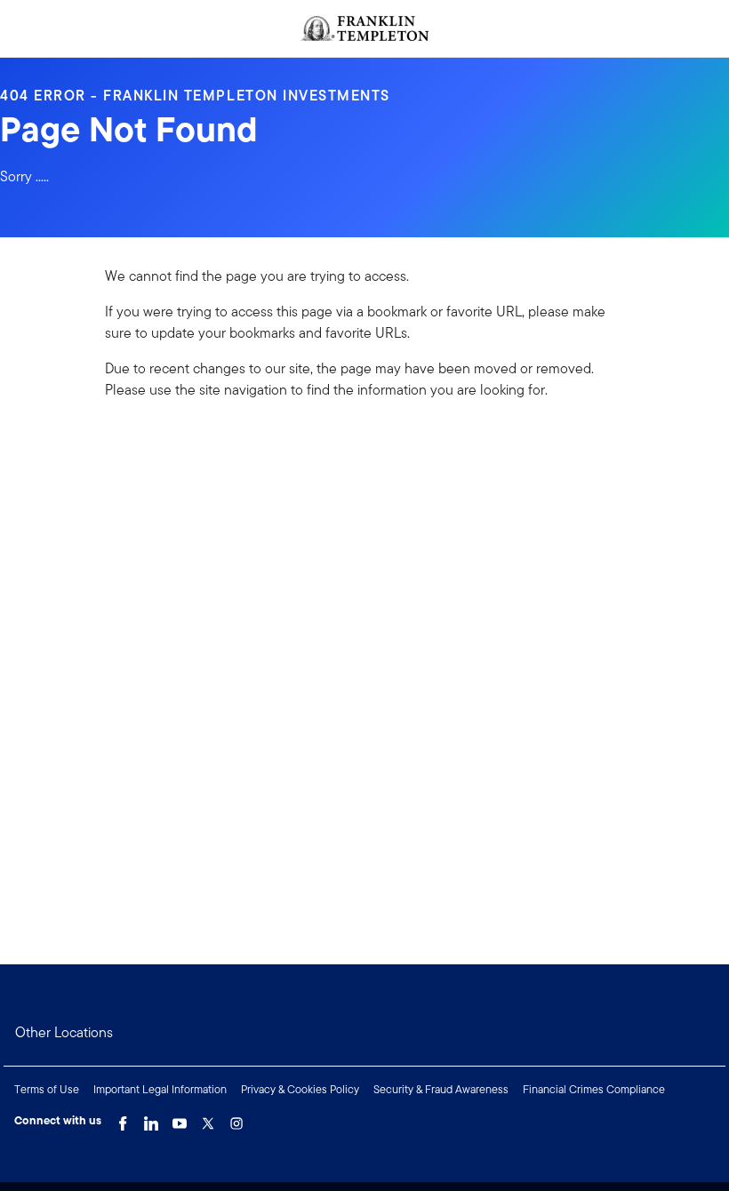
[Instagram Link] (236, 1119)
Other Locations (64, 1032)
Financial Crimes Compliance (594, 1089)
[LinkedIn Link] (151, 1119)
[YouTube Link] (179, 1119)
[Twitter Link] (208, 1119)
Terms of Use (46, 1089)
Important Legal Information (160, 1089)
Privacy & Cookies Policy (300, 1089)
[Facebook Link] (122, 1119)
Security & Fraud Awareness (441, 1089)
